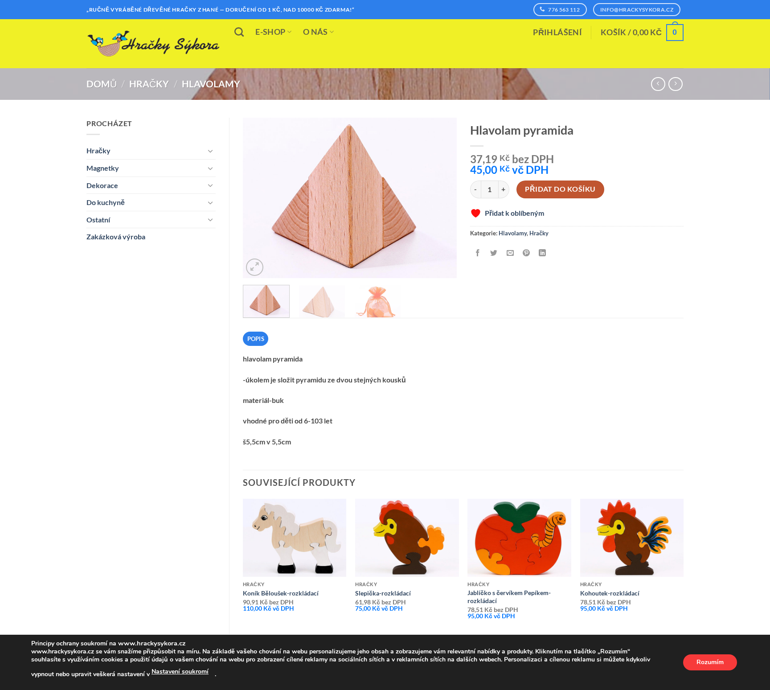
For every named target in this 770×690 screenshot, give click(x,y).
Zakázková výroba (115, 236)
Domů (101, 83)
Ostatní (98, 219)
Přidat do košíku (560, 189)
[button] (557, 32)
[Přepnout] (210, 150)
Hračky (149, 83)
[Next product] (658, 84)
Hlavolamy (211, 83)
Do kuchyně (105, 202)
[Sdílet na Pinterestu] (526, 253)
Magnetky (102, 168)
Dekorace (102, 185)
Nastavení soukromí (180, 671)
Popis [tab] (255, 338)
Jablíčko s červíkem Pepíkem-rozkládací (509, 597)
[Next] (441, 198)
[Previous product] (675, 84)
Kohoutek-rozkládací (609, 593)
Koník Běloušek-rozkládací (281, 593)
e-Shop (270, 32)
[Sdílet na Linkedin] (542, 253)
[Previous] (258, 198)
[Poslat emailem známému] (510, 253)
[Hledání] (239, 32)
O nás (315, 32)
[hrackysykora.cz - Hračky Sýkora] (153, 43)
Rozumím (710, 662)
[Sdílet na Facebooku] (478, 253)
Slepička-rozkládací (383, 593)
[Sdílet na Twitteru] (494, 253)
